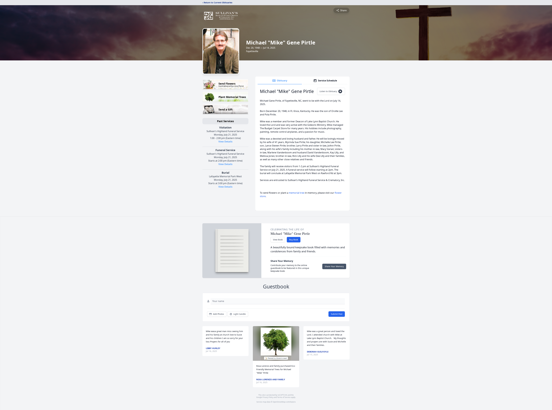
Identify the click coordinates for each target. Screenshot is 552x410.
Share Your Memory (334, 266)
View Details (225, 141)
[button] (276, 343)
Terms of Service (284, 397)
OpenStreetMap (279, 402)
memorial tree (296, 192)
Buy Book (293, 239)
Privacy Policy (267, 397)
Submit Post (336, 314)
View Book (278, 239)
